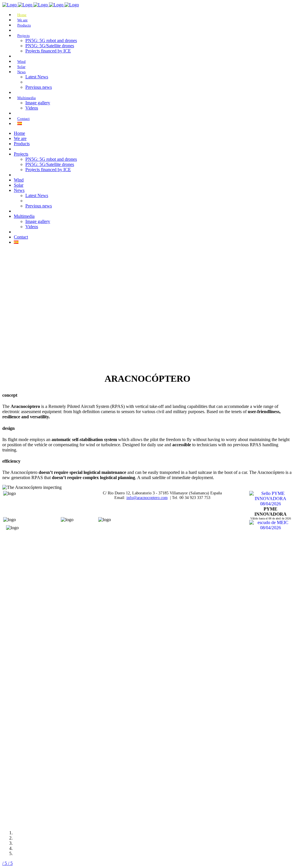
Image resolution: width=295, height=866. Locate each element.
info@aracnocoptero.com (147, 498)
